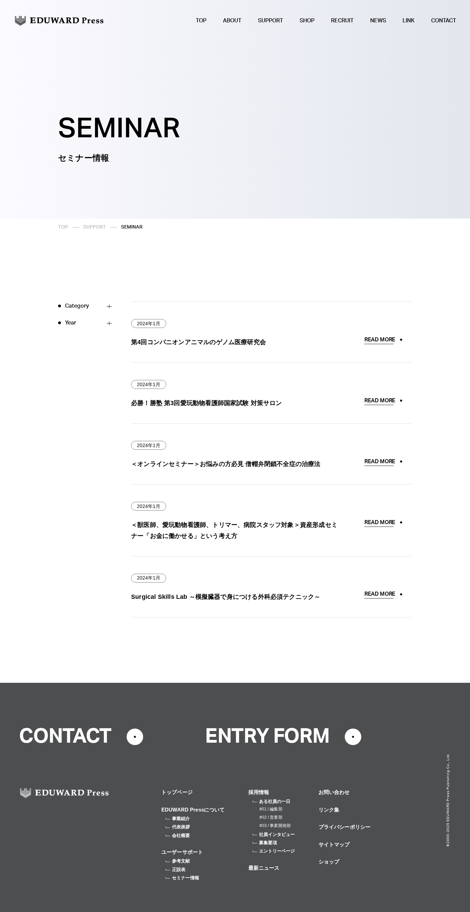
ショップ (329, 862)
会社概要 (181, 835)
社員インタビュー (277, 834)
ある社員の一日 (275, 801)
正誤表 (178, 869)
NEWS (378, 20)
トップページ (177, 792)
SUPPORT (270, 20)
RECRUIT (342, 20)
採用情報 (258, 792)
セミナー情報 (185, 877)
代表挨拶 (181, 826)
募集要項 (268, 842)
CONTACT (443, 20)
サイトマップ (334, 844)
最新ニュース (264, 868)
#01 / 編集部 (270, 809)
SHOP (307, 20)
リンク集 (329, 810)
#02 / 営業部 (270, 817)
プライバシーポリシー (345, 827)
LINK (409, 20)
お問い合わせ (334, 792)
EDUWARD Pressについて (193, 810)
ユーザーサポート (182, 852)
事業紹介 (181, 818)
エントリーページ (277, 850)
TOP (201, 20)
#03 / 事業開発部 (275, 825)
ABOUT (232, 20)
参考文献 (181, 860)
